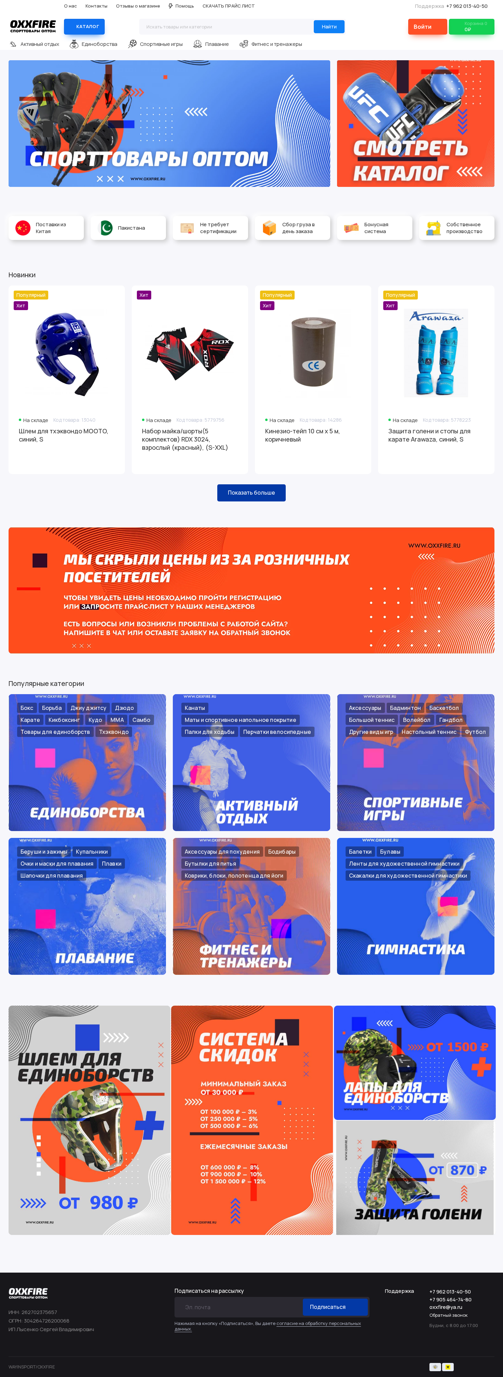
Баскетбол (444, 708)
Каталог (87, 26)
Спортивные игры (161, 44)
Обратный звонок (448, 1315)
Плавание (217, 44)
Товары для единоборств (55, 732)
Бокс (27, 708)
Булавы (390, 851)
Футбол (475, 732)
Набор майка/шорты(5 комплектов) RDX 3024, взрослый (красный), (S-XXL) (185, 439)
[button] (22, 123)
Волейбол (416, 720)
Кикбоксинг (64, 720)
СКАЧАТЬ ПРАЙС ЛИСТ (229, 6)
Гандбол (451, 720)
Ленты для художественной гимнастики (404, 863)
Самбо (141, 720)
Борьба (52, 708)
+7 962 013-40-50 (451, 6)
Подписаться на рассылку (209, 1290)
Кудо (95, 720)
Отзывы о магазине (138, 6)
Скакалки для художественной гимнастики (408, 875)
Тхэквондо (114, 732)
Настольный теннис (429, 732)
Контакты (96, 6)
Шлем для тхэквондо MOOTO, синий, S (63, 435)
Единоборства (99, 44)
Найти (329, 26)
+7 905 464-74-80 (450, 1299)
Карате (30, 720)
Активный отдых (40, 44)
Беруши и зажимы (44, 851)
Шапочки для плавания (52, 875)
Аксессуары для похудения (222, 851)
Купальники (92, 851)
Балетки (360, 851)
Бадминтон (405, 708)
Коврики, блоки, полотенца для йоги (234, 875)
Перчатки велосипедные (277, 732)
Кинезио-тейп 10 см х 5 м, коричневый (302, 435)
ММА (117, 720)
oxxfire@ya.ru (445, 1307)
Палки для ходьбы (210, 732)
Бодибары (282, 851)
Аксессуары (365, 708)
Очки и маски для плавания (57, 863)
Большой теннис (372, 720)
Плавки (111, 863)
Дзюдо (124, 708)
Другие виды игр (371, 732)
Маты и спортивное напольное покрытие (240, 720)
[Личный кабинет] (427, 27)
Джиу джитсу (88, 708)
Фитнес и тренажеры (277, 44)
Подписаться (328, 1307)
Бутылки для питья (210, 863)
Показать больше (251, 492)
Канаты (195, 708)
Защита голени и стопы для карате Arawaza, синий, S (429, 435)
